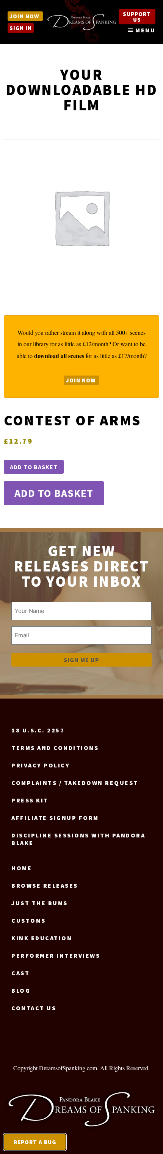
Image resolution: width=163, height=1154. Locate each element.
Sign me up (81, 660)
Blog (20, 990)
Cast (20, 973)
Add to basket (34, 467)
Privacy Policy (40, 765)
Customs (28, 920)
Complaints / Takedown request (74, 782)
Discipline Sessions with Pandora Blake (78, 839)
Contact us (33, 1008)
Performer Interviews (55, 955)
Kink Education (41, 938)
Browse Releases (44, 885)
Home (21, 868)
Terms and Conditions (55, 747)
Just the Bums (39, 903)
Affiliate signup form (55, 817)
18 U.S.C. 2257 (37, 730)
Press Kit (30, 800)
